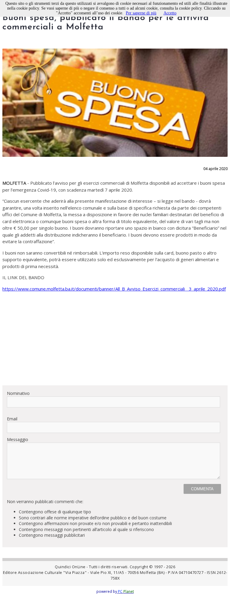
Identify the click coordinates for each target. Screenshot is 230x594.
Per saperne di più (141, 13)
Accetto (170, 13)
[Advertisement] (115, 339)
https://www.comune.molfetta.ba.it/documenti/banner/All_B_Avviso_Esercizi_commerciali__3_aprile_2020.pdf (114, 289)
